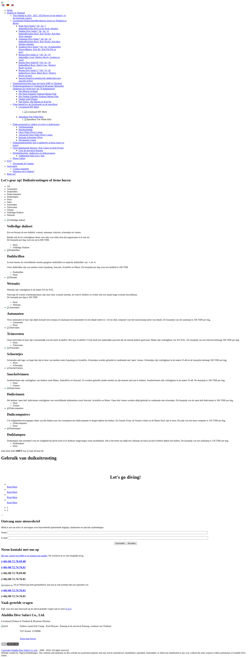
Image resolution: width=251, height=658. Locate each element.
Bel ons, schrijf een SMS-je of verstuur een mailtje (24, 555)
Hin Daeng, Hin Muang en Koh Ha (35, 101)
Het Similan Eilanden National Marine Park (39, 96)
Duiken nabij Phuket (28, 99)
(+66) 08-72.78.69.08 (13, 561)
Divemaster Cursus (27, 140)
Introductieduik (26, 129)
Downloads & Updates (23, 163)
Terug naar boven (28, 638)
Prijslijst (34, 153)
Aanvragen (12, 166)
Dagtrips (37, 83)
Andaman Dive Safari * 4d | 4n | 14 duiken (40, 41)
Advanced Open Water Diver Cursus (35, 135)
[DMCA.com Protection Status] (10, 645)
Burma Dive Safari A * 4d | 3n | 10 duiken (39, 57)
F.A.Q (68, 609)
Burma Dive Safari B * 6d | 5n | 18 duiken (37, 65)
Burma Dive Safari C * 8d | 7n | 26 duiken (37, 73)
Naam (4, 532)
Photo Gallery (19, 158)
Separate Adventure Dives (31, 137)
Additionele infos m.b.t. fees (31, 155)
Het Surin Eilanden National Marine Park (38, 94)
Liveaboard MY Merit (29, 107)
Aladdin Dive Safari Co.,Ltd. (24, 650)
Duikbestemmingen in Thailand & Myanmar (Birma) (38, 87)
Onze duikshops (38, 148)
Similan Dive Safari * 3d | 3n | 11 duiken (40, 34)
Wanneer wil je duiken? (23, 171)
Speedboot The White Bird (31, 117)
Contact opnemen (21, 169)
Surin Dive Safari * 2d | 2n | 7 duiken (38, 27)
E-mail (4, 538)
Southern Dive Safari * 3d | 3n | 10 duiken (40, 49)
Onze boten (35, 104)
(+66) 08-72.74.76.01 (13, 567)
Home (10, 10)
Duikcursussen (36, 124)
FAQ (9, 161)
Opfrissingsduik (26, 127)
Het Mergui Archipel (28, 91)
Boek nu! (11, 174)
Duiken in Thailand (16, 13)
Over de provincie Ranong (31, 150)
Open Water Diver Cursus (30, 132)
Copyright (5, 650)
